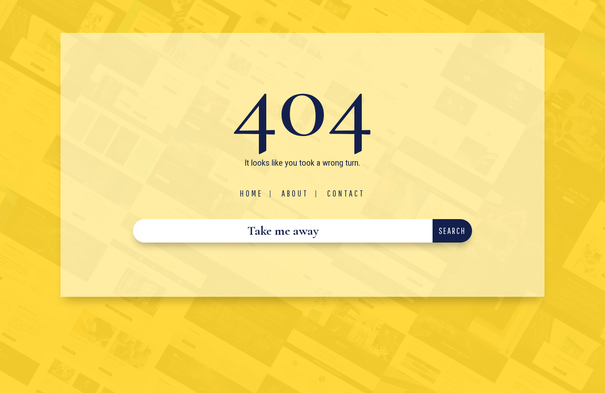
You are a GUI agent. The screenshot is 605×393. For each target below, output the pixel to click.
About (295, 193)
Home (251, 193)
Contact (346, 193)
